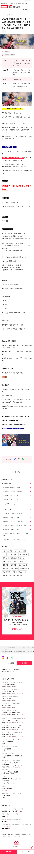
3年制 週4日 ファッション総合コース (12, 513)
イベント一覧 (4, 649)
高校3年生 (21, 558)
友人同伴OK (24, 554)
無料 (21, 561)
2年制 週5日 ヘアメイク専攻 (10, 495)
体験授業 (5, 568)
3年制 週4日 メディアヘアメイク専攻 (12, 491)
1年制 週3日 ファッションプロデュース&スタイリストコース (16, 534)
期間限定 (13, 565)
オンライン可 (23, 565)
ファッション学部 (20, 551)
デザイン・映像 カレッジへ (26, 9)
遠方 (4, 554)
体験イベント (22, 572)
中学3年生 (12, 558)
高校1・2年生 (7, 561)
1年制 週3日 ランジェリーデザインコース (14, 540)
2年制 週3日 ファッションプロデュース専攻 (14, 525)
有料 (14, 572)
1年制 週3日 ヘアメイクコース (11, 504)
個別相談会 (14, 568)
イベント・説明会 (9, 663)
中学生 (5, 558)
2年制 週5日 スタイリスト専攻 (11, 517)
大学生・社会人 (13, 554)
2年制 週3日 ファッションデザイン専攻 (13, 521)
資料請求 (24, 663)
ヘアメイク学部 (7, 551)
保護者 (16, 561)
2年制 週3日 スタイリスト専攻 (11, 529)
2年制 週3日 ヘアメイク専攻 (10, 499)
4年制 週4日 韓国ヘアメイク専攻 (11, 487)
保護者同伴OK (24, 568)
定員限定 (5, 565)
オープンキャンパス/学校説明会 (12, 575)
